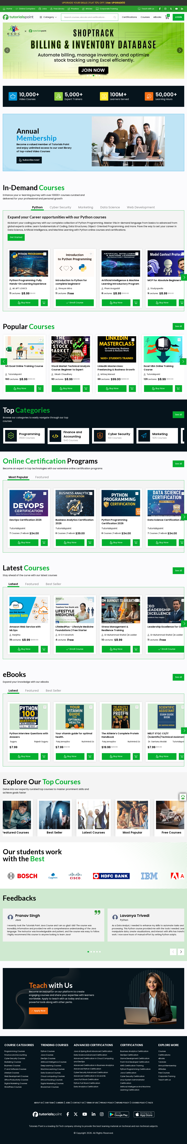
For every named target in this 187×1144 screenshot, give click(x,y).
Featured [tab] (42, 477)
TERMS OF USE (92, 1102)
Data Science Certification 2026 (167, 520)
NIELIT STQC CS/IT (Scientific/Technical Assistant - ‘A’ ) (166, 737)
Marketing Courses (12, 1062)
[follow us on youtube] (84, 1114)
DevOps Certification (129, 1055)
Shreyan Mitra (65, 288)
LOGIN (178, 17)
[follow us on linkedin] (93, 1114)
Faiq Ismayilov (63, 741)
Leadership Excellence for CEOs (166, 626)
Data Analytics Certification (86, 1086)
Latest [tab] (13, 584)
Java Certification (128, 1072)
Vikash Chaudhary (63, 374)
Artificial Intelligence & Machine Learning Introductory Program (120, 282)
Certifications (129, 17)
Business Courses (12, 1065)
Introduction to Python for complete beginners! (71, 282)
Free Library (59, 8)
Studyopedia (156, 288)
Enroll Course (76, 302)
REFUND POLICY (122, 1102)
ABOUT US (38, 1102)
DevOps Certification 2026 (25, 520)
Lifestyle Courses (11, 1072)
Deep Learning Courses (51, 1065)
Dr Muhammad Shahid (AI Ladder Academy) (120, 635)
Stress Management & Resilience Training (115, 628)
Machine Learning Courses (53, 1069)
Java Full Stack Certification (86, 1079)
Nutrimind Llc (88, 741)
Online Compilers (27, 8)
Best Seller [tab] (53, 584)
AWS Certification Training (132, 1065)
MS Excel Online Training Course (24, 366)
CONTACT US (78, 1102)
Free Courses (164, 1072)
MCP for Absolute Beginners (164, 280)
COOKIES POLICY (138, 1102)
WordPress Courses (13, 1087)
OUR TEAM (49, 1102)
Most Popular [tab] (18, 477)
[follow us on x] (76, 1114)
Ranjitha (16, 635)
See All (178, 326)
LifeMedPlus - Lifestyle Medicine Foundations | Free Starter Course (75, 630)
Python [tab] (37, 207)
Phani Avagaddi (112, 288)
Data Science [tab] (110, 207)
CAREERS (59, 1102)
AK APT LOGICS (19, 288)
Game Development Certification (134, 1058)
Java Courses (47, 1055)
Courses (145, 17)
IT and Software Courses (15, 1069)
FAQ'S (150, 1102)
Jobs (44, 8)
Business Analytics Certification (134, 1051)
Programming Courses (14, 1051)
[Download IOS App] (144, 1114)
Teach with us (148, 8)
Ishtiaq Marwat (108, 374)
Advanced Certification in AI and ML (90, 1076)
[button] (7, 50)
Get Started (16, 237)
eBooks (157, 17)
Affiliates (162, 1069)
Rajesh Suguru (41, 741)
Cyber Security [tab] (60, 207)
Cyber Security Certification (132, 1076)
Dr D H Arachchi (66, 635)
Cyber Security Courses (14, 1058)
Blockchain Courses (50, 1087)
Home (9, 8)
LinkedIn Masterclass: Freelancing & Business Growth (116, 367)
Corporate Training (109, 8)
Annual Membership (167, 1065)
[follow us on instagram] (102, 1114)
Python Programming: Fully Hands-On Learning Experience (27, 282)
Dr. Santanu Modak (157, 741)
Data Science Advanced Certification (90, 1055)
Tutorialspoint (15, 374)
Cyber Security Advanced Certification (91, 1072)
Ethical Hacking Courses (52, 1080)
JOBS (68, 1102)
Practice (75, 8)
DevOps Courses (48, 1058)
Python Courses (48, 1051)
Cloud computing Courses (53, 1076)
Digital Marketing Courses (15, 1083)
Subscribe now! (30, 159)
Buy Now (25, 302)
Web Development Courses (16, 1076)
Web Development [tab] (141, 207)
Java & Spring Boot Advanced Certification (93, 1051)
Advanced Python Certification (87, 1069)
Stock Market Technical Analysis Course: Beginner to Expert (70, 367)
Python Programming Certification (135, 1069)
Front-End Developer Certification (134, 1062)
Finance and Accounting (15, 1055)
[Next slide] (183, 361)
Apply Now (39, 1010)
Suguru (13, 741)
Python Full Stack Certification (87, 1083)
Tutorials (162, 1062)
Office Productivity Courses (16, 1080)
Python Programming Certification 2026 (114, 521)
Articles (89, 8)
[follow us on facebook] (67, 1114)
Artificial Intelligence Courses (53, 1062)
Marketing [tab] (85, 207)
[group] (24, 436)
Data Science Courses (51, 1072)
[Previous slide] (4, 361)
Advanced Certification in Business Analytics (94, 1065)
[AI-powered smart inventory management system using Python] (93, 51)
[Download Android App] (118, 1114)
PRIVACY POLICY (107, 1102)
